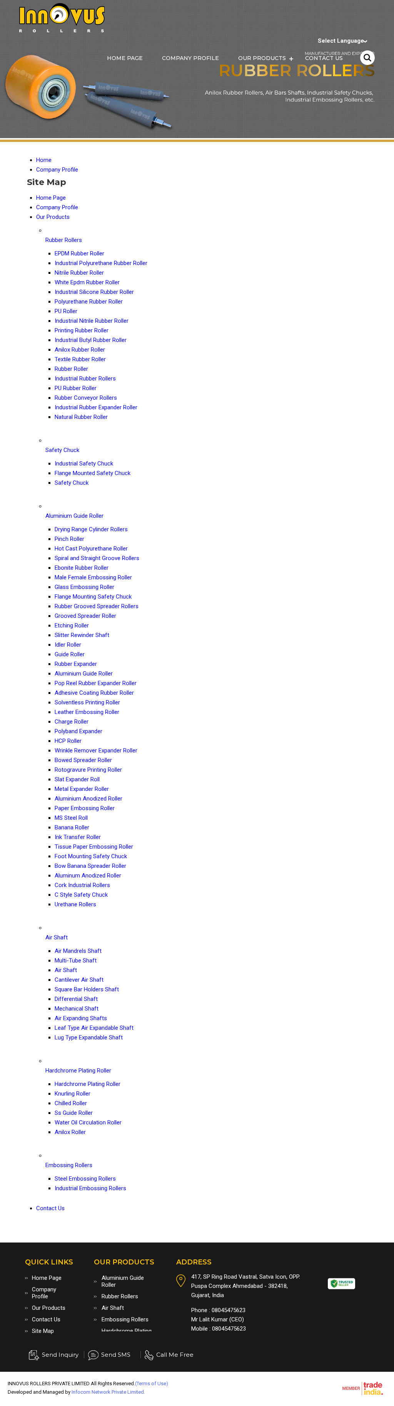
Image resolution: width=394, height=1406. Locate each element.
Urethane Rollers (75, 904)
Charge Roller (71, 721)
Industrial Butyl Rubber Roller (91, 340)
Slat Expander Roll (77, 779)
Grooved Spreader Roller (85, 615)
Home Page (125, 58)
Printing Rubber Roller (82, 330)
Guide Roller (70, 654)
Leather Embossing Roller (87, 712)
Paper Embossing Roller (85, 808)
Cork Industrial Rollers (82, 885)
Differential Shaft (76, 999)
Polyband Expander (78, 731)
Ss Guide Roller (74, 1112)
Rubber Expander (76, 663)
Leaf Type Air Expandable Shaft (94, 1027)
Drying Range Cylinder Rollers (91, 529)
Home (44, 160)
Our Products (262, 58)
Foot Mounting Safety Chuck (91, 856)
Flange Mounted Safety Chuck (92, 473)
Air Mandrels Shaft (78, 950)
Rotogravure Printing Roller (88, 769)
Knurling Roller (72, 1093)
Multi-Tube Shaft (76, 960)
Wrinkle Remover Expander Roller (96, 750)
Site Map (43, 1331)
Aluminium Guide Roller (74, 515)
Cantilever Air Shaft (79, 979)
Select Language (341, 40)
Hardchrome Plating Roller (78, 1070)
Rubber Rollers (63, 240)
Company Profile (190, 58)
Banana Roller (72, 827)
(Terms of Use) (151, 1383)
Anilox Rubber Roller (80, 349)
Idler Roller (68, 644)
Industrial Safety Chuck (84, 463)
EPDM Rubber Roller (79, 253)
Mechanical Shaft (76, 1008)
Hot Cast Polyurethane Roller (91, 548)
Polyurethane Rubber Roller (89, 301)
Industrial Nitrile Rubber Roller (92, 320)
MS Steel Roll (71, 817)
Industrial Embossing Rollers (90, 1188)
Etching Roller (72, 625)
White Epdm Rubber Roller (87, 282)
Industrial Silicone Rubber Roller (94, 292)
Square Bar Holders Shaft (87, 989)
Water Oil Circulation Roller (88, 1122)
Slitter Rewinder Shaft (82, 635)
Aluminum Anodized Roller (88, 875)
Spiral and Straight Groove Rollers (97, 558)
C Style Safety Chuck (81, 894)
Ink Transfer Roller (78, 837)
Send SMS (115, 1354)
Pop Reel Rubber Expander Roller (96, 683)
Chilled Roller (71, 1103)
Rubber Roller (71, 368)
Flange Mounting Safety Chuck (93, 596)
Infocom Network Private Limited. (108, 1392)
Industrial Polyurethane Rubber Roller (101, 263)
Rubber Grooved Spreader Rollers (97, 606)
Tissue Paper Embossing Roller (94, 846)
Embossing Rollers (68, 1165)
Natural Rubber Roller (81, 417)
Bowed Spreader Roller (83, 760)
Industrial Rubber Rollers (85, 378)
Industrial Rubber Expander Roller (96, 407)
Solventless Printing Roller (87, 702)
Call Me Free (175, 1354)
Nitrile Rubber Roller (79, 272)
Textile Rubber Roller (80, 359)
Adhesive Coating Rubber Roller (94, 692)
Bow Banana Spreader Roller (90, 865)
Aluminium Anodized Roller (88, 798)
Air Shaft (56, 937)
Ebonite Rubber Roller (82, 567)
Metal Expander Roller (82, 789)
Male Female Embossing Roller (93, 577)
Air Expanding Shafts (81, 1018)
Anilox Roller (70, 1132)
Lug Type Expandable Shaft (89, 1037)
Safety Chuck (62, 450)
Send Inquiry (60, 1354)
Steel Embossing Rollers (85, 1178)
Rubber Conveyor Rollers (86, 397)
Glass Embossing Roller (84, 587)
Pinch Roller (69, 538)
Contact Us (324, 58)
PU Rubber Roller (76, 388)
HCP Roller (68, 740)
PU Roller (66, 311)
